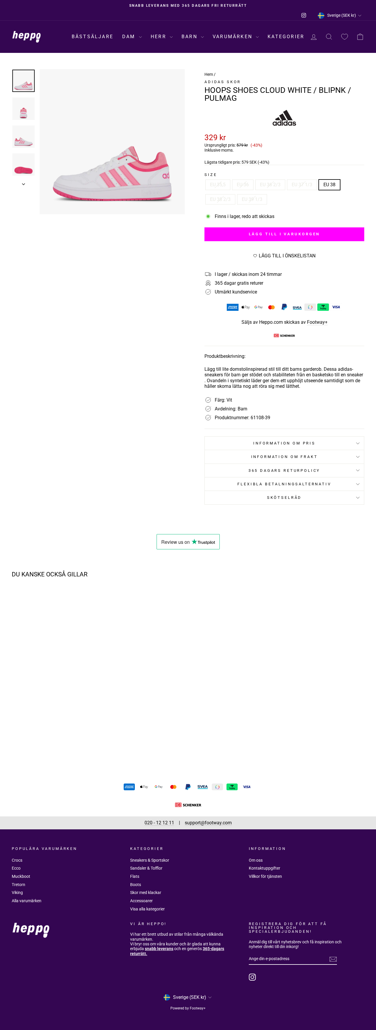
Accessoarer (141, 900)
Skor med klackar (145, 892)
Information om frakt (284, 456)
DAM (129, 36)
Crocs (17, 860)
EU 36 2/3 (270, 184)
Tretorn (18, 884)
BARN (190, 36)
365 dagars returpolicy (284, 470)
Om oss (256, 860)
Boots (135, 884)
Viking (17, 892)
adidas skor (222, 82)
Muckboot (21, 876)
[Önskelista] (344, 36)
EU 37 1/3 (302, 184)
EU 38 (329, 184)
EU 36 (243, 184)
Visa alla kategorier (147, 909)
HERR (159, 36)
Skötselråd (284, 497)
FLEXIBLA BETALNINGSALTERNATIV (284, 484)
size (210, 174)
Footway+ (317, 322)
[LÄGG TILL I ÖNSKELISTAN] (88, 599)
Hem (208, 74)
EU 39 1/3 (252, 199)
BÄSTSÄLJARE (92, 36)
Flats (134, 876)
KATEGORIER (286, 36)
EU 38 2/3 (220, 199)
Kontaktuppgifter (264, 868)
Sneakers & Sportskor (149, 860)
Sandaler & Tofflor (146, 868)
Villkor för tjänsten (265, 876)
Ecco (16, 868)
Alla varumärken (26, 900)
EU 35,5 (218, 184)
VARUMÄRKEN (233, 36)
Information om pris (284, 443)
